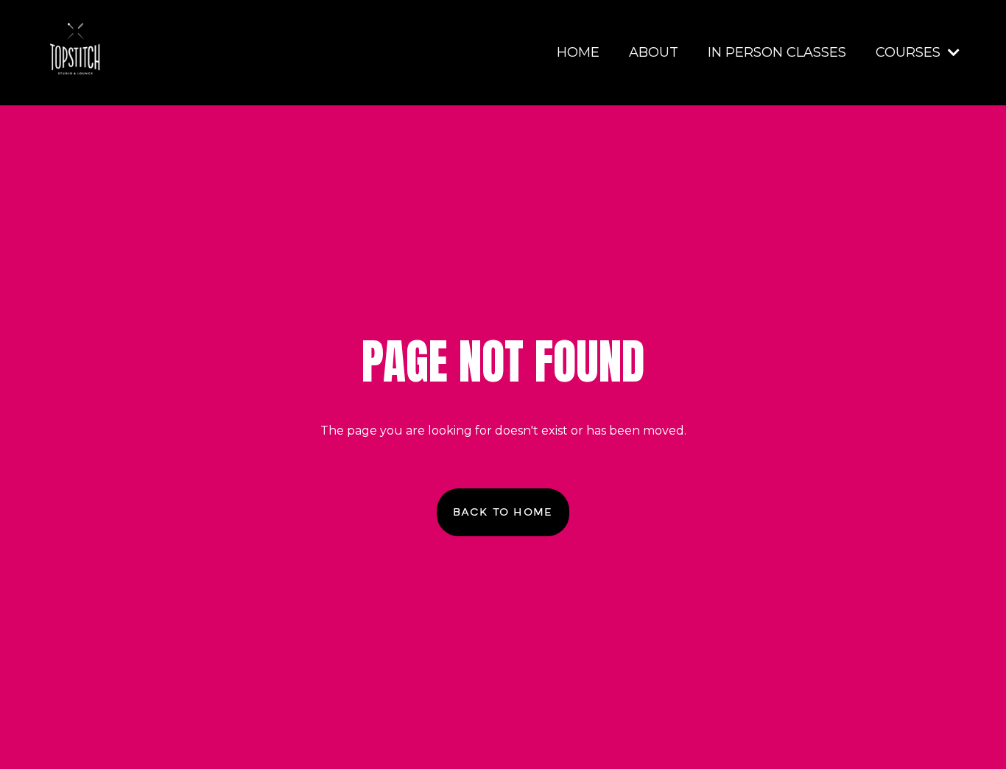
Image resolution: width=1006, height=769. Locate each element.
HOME (578, 52)
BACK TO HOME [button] (503, 512)
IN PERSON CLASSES (777, 52)
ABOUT (653, 52)
